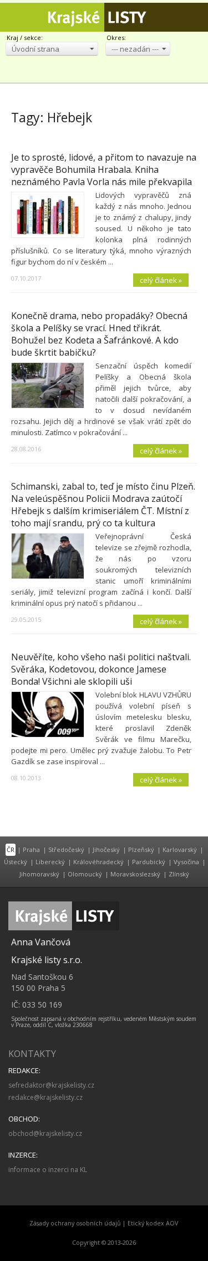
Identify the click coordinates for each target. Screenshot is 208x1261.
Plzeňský (141, 849)
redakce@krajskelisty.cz (45, 1097)
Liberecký (50, 862)
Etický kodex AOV (153, 1223)
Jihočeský (106, 849)
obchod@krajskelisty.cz (45, 1133)
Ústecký (15, 862)
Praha (31, 849)
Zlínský (179, 874)
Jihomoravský (39, 874)
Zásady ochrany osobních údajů (75, 1223)
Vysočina (186, 862)
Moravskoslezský (135, 874)
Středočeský (66, 849)
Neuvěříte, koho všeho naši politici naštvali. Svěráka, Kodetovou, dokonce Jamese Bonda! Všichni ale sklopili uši (101, 669)
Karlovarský (180, 849)
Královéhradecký (98, 862)
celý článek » (161, 280)
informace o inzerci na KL (47, 1169)
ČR (10, 849)
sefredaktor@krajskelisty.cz (51, 1085)
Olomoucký (85, 874)
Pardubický (148, 862)
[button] (52, 49)
